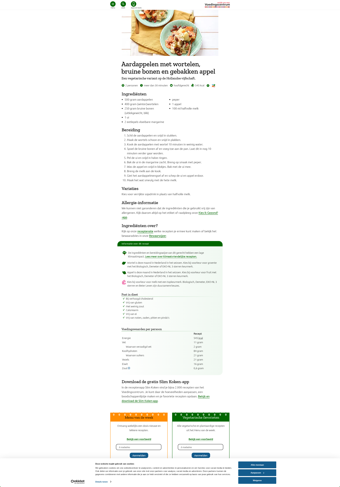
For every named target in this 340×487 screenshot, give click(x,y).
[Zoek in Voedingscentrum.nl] (123, 4)
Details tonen (101, 482)
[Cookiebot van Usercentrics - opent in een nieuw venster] (77, 482)
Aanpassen (256, 473)
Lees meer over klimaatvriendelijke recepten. (171, 256)
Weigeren (257, 480)
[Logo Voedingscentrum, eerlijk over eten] (217, 4)
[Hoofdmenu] (113, 4)
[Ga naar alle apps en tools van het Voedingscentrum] (133, 4)
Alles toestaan (257, 465)
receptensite (145, 231)
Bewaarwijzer (157, 235)
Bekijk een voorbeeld (139, 439)
